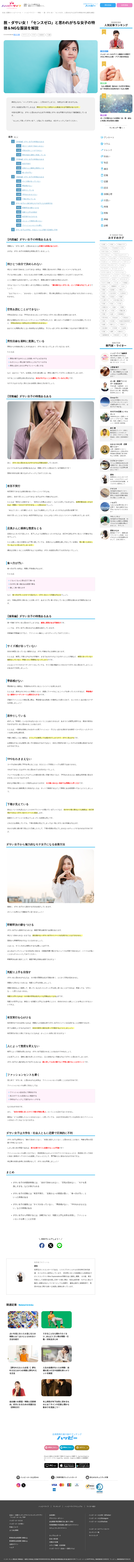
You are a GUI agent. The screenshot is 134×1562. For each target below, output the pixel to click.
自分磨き (105, 328)
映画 (122, 307)
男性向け (126, 317)
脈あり (123, 324)
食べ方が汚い (24, 172)
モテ (34, 34)
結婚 (104, 324)
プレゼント (106, 276)
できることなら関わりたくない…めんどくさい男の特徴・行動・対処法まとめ (56, 1336)
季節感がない (24, 185)
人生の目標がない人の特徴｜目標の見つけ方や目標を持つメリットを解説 (56, 1370)
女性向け (42, 34)
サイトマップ (93, 1535)
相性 (104, 321)
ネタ (123, 265)
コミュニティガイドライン (58, 1528)
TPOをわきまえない (27, 194)
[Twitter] (50, 1245)
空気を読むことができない (29, 150)
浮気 (113, 310)
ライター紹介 (91, 1506)
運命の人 (121, 331)
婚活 (106, 169)
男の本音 (105, 317)
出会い (104, 51)
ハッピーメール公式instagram (98, 1518)
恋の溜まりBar (118, 300)
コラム (107, 144)
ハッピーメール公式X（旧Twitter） (100, 1515)
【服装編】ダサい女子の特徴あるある (28, 176)
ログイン (82, 1447)
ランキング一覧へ (116, 128)
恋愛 (106, 181)
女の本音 (113, 293)
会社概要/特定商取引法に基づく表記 (61, 1521)
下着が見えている (26, 198)
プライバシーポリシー (56, 1518)
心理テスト (106, 300)
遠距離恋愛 (106, 335)
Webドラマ (122, 244)
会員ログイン (13, 1544)
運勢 (112, 331)
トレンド (108, 150)
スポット (105, 262)
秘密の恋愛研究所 (125, 321)
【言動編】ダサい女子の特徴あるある (28, 159)
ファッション (120, 272)
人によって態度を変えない (29, 220)
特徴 (39, 12)
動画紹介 (114, 286)
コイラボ (113, 258)
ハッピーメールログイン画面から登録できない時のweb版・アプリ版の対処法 (115, 56)
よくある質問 (13, 1530)
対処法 (112, 296)
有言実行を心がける (27, 216)
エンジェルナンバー (121, 255)
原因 (104, 289)
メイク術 (126, 276)
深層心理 (108, 194)
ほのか (116, 251)
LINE (104, 244)
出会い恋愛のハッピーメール (11, 12)
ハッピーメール (117, 269)
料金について (13, 1527)
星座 (114, 307)
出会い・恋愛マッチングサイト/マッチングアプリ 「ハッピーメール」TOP (25, 1516)
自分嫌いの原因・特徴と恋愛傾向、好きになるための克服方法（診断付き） (22, 1404)
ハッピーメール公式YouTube (98, 1521)
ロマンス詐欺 (106, 282)
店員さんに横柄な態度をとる (30, 167)
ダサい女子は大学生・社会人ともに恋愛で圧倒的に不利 (34, 229)
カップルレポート (55, 1535)
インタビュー (106, 255)
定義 (106, 175)
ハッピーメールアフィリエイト (99, 1529)
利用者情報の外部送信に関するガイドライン (64, 1525)
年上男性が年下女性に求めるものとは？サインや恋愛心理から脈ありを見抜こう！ (56, 1404)
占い (123, 286)
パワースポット (107, 272)
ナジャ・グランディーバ (109, 265)
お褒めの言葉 (53, 1542)
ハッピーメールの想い (16, 1524)
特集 (106, 213)
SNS (112, 244)
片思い (107, 200)
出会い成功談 (53, 1539)
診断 (103, 83)
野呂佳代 (116, 335)
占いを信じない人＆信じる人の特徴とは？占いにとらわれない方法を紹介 (22, 1336)
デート (127, 262)
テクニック (26, 34)
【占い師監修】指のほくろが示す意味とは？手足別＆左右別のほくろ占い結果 (115, 88)
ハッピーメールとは (16, 1520)
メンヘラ (105, 279)
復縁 (121, 296)
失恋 (106, 162)
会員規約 (52, 1515)
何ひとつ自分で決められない (30, 145)
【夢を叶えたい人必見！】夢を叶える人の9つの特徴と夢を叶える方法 (23, 1370)
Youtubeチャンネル (118, 248)
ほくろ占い (106, 251)
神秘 (103, 115)
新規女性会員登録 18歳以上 (18, 1538)
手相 (120, 303)
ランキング (124, 279)
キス (104, 258)
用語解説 (121, 314)
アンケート (109, 137)
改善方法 (105, 307)
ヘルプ (11, 1547)
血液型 (124, 328)
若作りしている (25, 189)
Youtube (105, 248)
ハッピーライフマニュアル (73, 1506)
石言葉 (112, 321)
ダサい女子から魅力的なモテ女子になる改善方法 (32, 203)
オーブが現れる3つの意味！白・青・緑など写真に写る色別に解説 (115, 119)
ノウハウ (105, 269)
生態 (49, 34)
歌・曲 (104, 310)
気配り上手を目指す (27, 211)
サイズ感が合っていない (29, 181)
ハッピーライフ (29, 12)
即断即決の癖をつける (28, 207)
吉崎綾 (112, 289)
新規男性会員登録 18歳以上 (18, 1541)
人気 (117, 282)
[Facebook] (41, 1245)
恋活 (106, 188)
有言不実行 (24, 163)
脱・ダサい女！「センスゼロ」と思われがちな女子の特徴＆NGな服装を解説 (69, 12)
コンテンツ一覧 (94, 1532)
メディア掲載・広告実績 (57, 1545)
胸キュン (113, 324)
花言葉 (115, 328)
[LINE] (59, 1245)
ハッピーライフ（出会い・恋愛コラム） (62, 1548)
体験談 (125, 282)
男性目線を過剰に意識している (31, 154)
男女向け (115, 317)
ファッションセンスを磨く (29, 225)
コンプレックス (125, 258)
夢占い (122, 289)
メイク (116, 276)
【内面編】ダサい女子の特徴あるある (28, 141)
